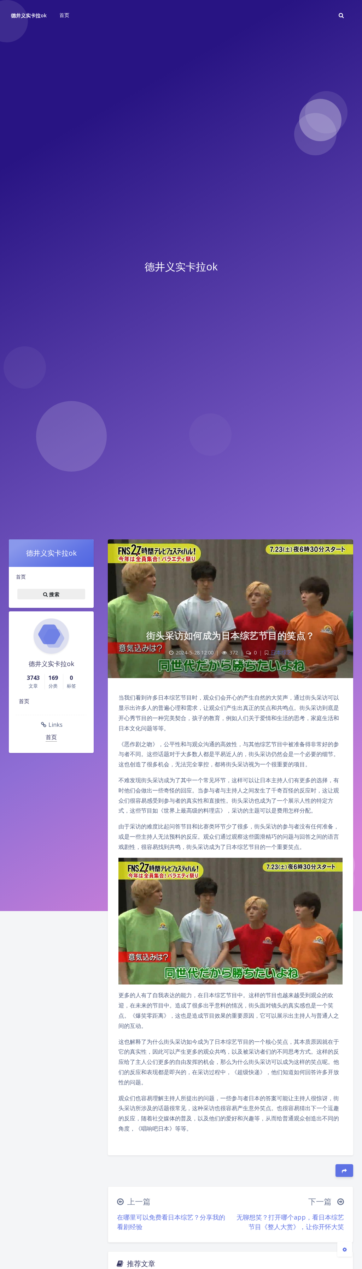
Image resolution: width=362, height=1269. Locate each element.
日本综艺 (281, 652)
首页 (21, 576)
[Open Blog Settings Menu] (344, 1249)
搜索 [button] (53, 594)
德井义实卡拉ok (29, 15)
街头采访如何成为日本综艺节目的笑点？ (230, 635)
